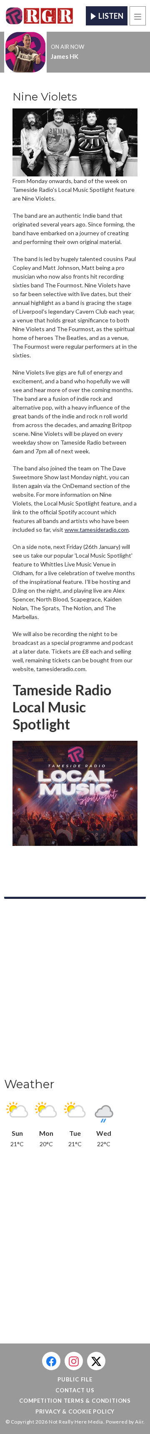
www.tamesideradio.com (97, 529)
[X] (96, 1361)
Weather (29, 1084)
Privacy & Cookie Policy (75, 1411)
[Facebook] (51, 1361)
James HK (64, 56)
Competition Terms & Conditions (75, 1400)
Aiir (139, 1422)
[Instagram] (74, 1361)
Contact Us (75, 1390)
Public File (75, 1379)
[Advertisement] (75, 991)
